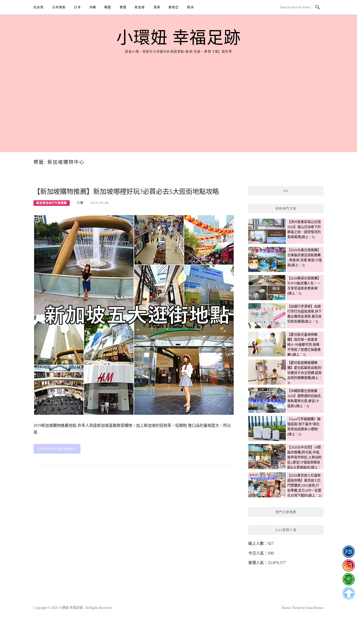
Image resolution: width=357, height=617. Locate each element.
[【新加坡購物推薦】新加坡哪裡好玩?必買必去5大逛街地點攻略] (133, 314)
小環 (80, 202)
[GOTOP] (348, 593)
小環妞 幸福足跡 (178, 38)
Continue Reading (57, 448)
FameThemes (315, 608)
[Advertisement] (178, 96)
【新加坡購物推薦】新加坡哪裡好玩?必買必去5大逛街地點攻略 (126, 191)
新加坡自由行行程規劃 (51, 202)
